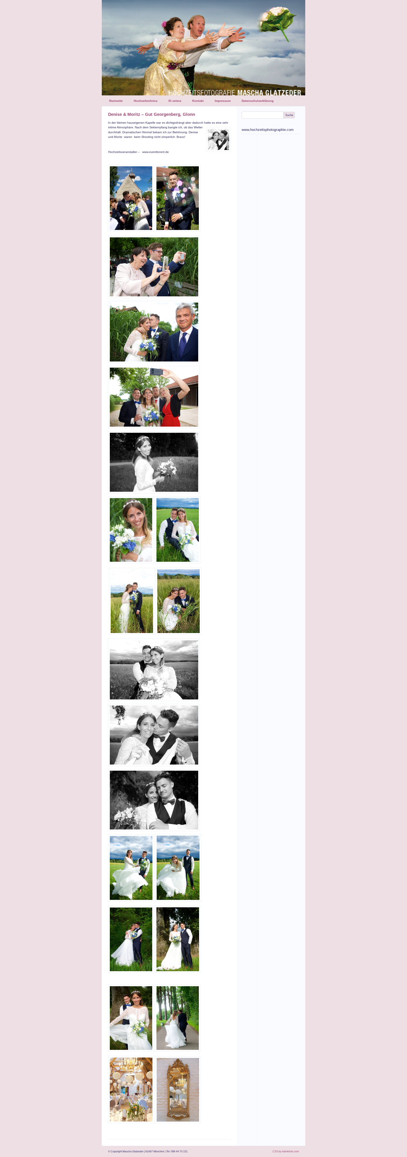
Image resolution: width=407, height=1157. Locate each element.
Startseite (116, 100)
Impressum (223, 100)
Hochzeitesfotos (146, 100)
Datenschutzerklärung (258, 100)
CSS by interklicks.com (286, 1151)
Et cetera (175, 100)
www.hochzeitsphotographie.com (268, 130)
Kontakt (198, 100)
